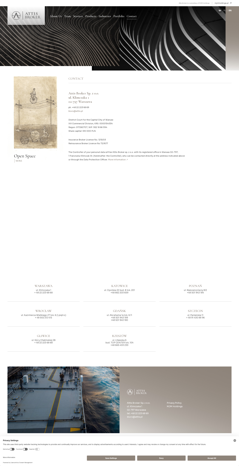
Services (78, 16)
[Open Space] (35, 121)
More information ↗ (118, 159)
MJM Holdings (174, 406)
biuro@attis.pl (75, 111)
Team (67, 16)
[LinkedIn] (220, 10)
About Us (56, 16)
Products (90, 16)
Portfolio (118, 16)
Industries (105, 16)
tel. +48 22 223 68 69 (138, 413)
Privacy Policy (174, 403)
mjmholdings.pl (222, 3)
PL (225, 10)
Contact (132, 16)
